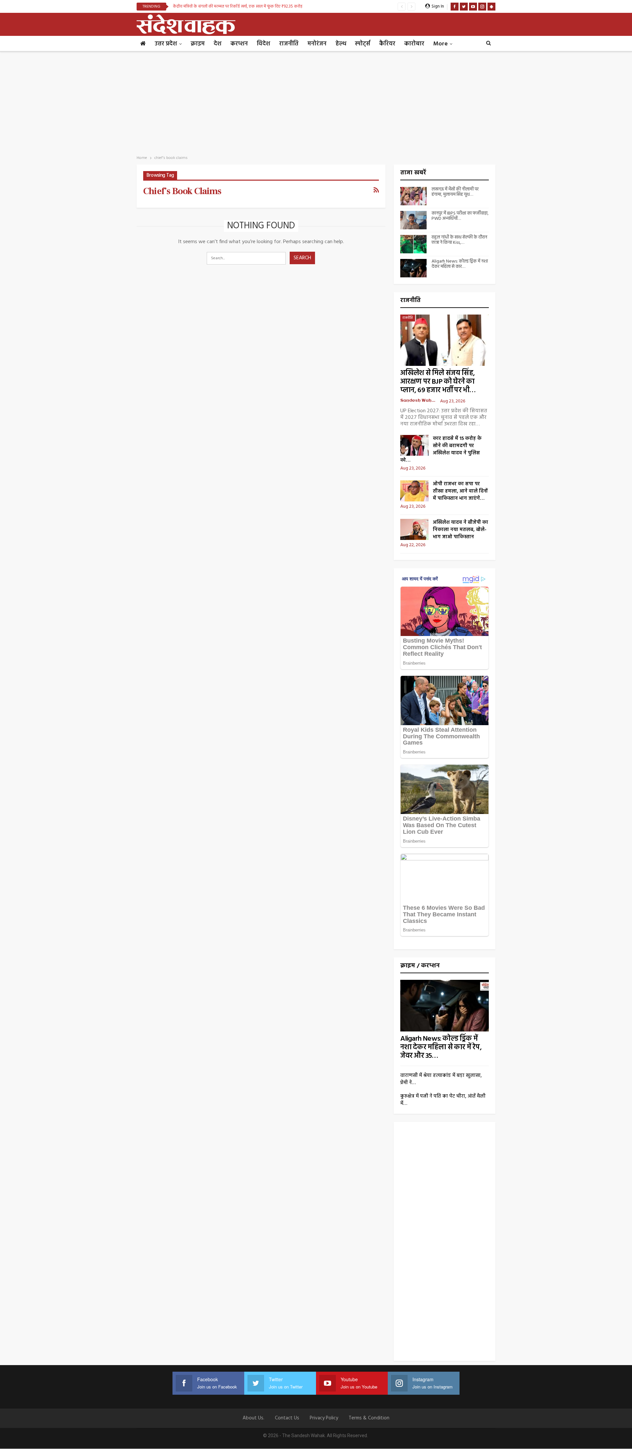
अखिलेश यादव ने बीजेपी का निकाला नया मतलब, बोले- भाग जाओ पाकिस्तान (460, 530)
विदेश (263, 44)
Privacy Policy (324, 1418)
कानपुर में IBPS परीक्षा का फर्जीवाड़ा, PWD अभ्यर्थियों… (460, 216)
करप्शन (239, 44)
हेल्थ (340, 44)
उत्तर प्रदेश (166, 44)
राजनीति (289, 44)
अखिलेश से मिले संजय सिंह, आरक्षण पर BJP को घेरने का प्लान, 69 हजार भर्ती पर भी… (438, 382)
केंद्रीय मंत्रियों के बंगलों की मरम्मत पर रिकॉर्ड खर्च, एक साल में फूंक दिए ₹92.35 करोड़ (238, 6)
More (440, 44)
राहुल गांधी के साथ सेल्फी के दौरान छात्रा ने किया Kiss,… (459, 240)
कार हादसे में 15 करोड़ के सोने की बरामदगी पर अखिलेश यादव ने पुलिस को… (441, 449)
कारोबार (414, 44)
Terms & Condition (369, 1418)
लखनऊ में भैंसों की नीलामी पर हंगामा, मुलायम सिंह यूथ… (455, 192)
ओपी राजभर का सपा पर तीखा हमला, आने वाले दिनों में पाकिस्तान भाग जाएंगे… (460, 491)
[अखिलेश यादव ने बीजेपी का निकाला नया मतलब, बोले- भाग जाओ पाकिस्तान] (414, 529)
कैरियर (387, 44)
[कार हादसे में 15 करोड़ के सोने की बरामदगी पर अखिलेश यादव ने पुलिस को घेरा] (414, 445)
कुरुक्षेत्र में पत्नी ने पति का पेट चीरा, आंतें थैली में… (443, 1099)
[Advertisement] (316, 101)
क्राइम (198, 44)
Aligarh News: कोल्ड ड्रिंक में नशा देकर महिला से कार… (460, 264)
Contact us (287, 1418)
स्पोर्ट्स (362, 44)
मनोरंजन (317, 44)
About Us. (253, 1418)
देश (218, 44)
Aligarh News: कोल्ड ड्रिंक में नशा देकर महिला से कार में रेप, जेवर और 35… (441, 1047)
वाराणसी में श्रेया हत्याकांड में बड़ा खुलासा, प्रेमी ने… (441, 1079)
